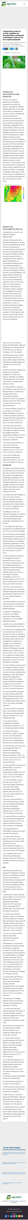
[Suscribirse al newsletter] (19, 1216)
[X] (9, 1216)
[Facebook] (6, 1216)
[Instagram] (14, 1216)
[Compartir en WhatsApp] (9, 48)
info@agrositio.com (15, 1201)
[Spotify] (16, 1216)
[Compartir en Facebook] (4, 48)
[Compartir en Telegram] (14, 48)
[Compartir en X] (6, 48)
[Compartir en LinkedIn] (11, 48)
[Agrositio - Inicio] (9, 4)
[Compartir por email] (17, 48)
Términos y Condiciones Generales (14, 1211)
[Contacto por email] (22, 1216)
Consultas (14, 1213)
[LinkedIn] (11, 1216)
